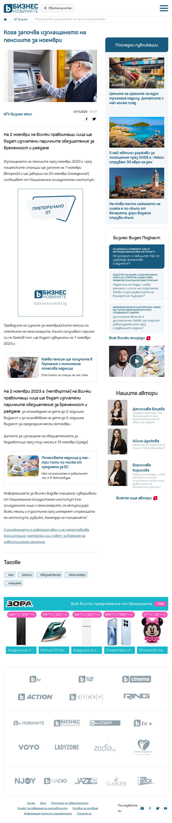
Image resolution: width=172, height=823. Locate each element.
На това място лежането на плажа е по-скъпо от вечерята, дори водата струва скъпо (134, 211)
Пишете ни (84, 813)
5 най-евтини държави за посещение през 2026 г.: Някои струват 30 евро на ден (136, 157)
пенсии (27, 575)
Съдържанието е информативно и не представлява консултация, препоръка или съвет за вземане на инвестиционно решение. (46, 536)
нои (10, 575)
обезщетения (50, 575)
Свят (115, 144)
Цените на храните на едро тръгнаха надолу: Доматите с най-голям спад (136, 98)
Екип (43, 803)
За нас (31, 803)
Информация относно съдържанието (48, 813)
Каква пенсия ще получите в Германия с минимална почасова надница (67, 364)
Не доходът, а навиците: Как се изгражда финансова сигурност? (134, 250)
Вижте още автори (134, 498)
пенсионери (77, 575)
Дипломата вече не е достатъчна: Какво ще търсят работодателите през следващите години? (136, 310)
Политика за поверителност (70, 803)
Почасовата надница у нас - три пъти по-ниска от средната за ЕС (66, 462)
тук (160, 604)
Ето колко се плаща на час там (65, 375)
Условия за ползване (85, 808)
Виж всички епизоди (127, 338)
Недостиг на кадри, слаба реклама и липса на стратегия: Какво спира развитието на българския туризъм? (135, 277)
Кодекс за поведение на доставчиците (43, 808)
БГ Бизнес (21, 19)
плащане (14, 583)
